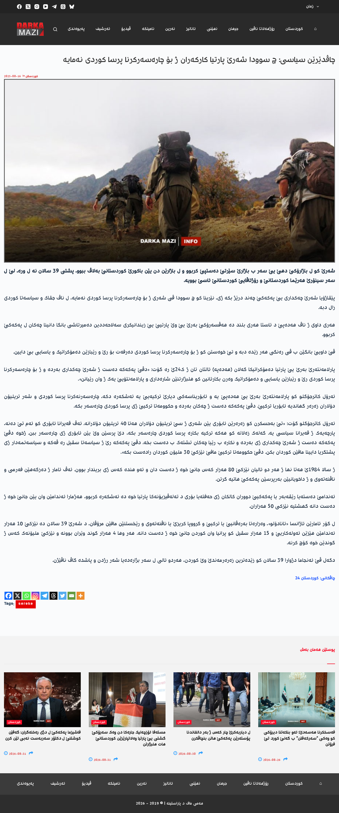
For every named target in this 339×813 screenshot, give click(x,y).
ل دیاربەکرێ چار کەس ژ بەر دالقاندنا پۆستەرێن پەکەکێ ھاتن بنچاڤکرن (218, 735)
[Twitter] (62, 596)
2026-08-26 (271, 760)
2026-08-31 (17, 754)
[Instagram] (36, 6)
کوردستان (294, 29)
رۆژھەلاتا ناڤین (262, 29)
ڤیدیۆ (126, 29)
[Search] (55, 29)
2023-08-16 (12, 76)
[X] (17, 596)
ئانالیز (191, 29)
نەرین (170, 29)
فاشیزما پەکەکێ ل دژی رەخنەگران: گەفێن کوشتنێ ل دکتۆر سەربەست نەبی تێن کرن (43, 735)
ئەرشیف (103, 29)
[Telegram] (54, 6)
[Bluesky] (71, 6)
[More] (80, 596)
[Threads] (63, 6)
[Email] (71, 596)
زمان (310, 6)
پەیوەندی (76, 29)
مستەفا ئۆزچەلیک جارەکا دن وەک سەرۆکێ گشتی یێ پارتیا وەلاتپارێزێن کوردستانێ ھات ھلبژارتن (129, 739)
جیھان (233, 29)
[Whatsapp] (26, 596)
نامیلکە (148, 29)
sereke (25, 604)
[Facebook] (19, 6)
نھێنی (212, 29)
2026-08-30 (187, 754)
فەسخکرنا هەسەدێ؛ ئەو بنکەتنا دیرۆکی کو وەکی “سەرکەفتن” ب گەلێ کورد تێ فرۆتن (299, 739)
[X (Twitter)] (28, 6)
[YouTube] (45, 6)
